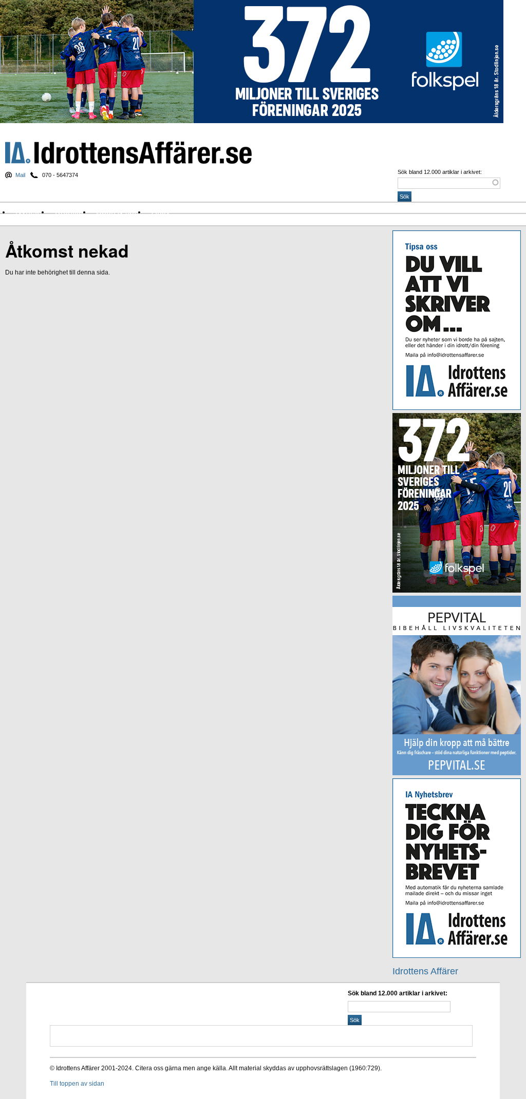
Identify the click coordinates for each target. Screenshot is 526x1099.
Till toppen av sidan (77, 1083)
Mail (20, 175)
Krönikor (70, 211)
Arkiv (161, 211)
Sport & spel (118, 211)
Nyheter (29, 211)
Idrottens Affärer (128, 153)
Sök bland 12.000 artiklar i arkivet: (440, 172)
